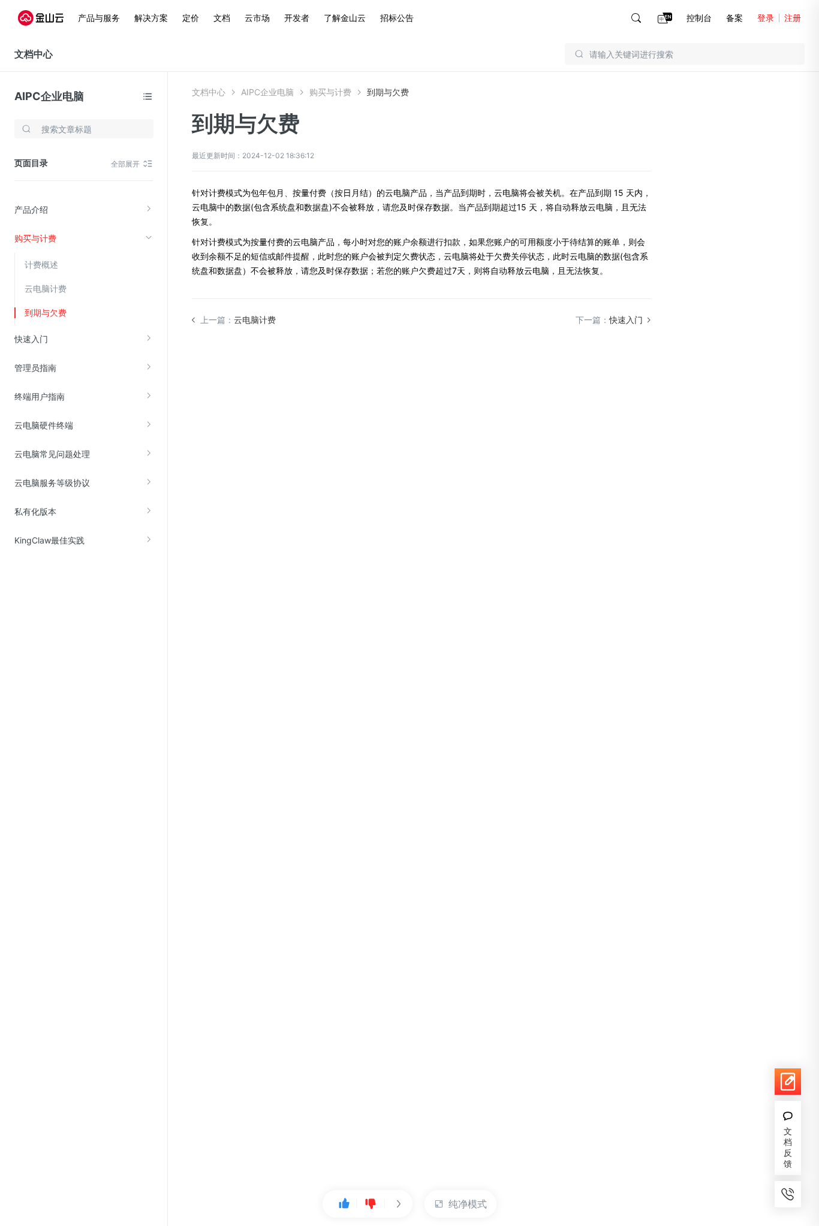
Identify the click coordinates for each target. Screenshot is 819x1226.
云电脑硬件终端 (43, 425)
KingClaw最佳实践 (49, 540)
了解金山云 (345, 18)
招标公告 (397, 18)
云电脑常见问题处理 (52, 454)
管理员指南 (35, 368)
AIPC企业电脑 (49, 96)
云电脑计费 (46, 288)
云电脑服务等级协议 (52, 483)
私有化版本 (35, 511)
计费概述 (41, 264)
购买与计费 (35, 238)
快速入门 (31, 339)
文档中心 (33, 54)
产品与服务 (99, 18)
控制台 (699, 18)
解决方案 (151, 18)
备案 (734, 18)
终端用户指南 (39, 396)
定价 (190, 18)
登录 (765, 18)
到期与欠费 (46, 312)
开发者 (296, 18)
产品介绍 (31, 209)
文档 (221, 18)
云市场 (257, 18)
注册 (792, 18)
